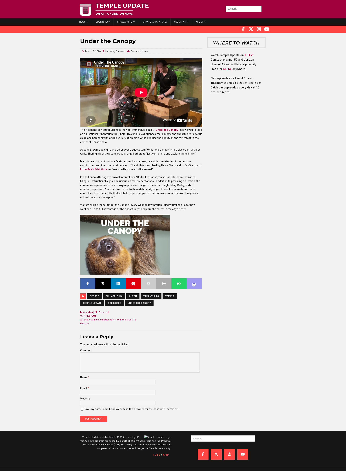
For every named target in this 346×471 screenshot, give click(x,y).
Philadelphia (114, 296)
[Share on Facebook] (87, 283)
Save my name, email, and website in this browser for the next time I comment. (131, 409)
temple (169, 296)
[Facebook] (243, 29)
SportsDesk (103, 22)
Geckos (94, 296)
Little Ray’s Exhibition (93, 169)
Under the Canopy (139, 303)
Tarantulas (151, 296)
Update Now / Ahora (155, 22)
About (199, 22)
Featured (135, 51)
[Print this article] (163, 283)
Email (84, 388)
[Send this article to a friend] (148, 283)
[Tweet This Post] (102, 283)
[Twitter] (251, 29)
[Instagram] (259, 29)
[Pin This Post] (133, 283)
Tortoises (114, 303)
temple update (92, 303)
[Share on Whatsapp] (179, 283)
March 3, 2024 (93, 51)
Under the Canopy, (167, 129)
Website (85, 398)
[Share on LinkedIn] (118, 283)
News (82, 22)
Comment (86, 350)
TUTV (248, 55)
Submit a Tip (181, 22)
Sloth (133, 296)
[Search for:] (244, 9)
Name (84, 377)
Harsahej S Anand (115, 51)
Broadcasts (124, 22)
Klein (166, 454)
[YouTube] (266, 29)
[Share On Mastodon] (194, 283)
